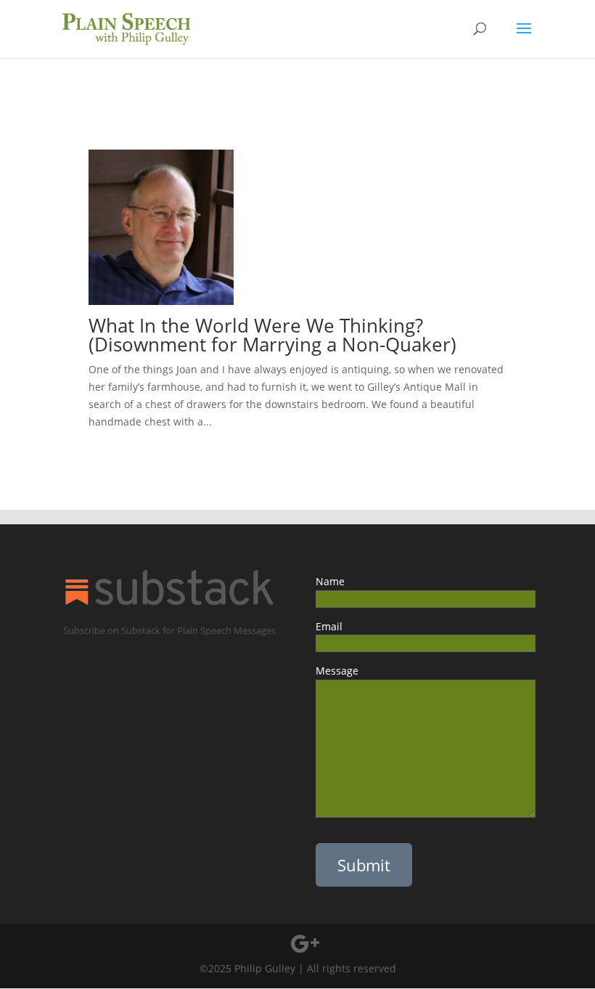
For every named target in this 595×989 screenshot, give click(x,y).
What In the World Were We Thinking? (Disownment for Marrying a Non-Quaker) (272, 334)
